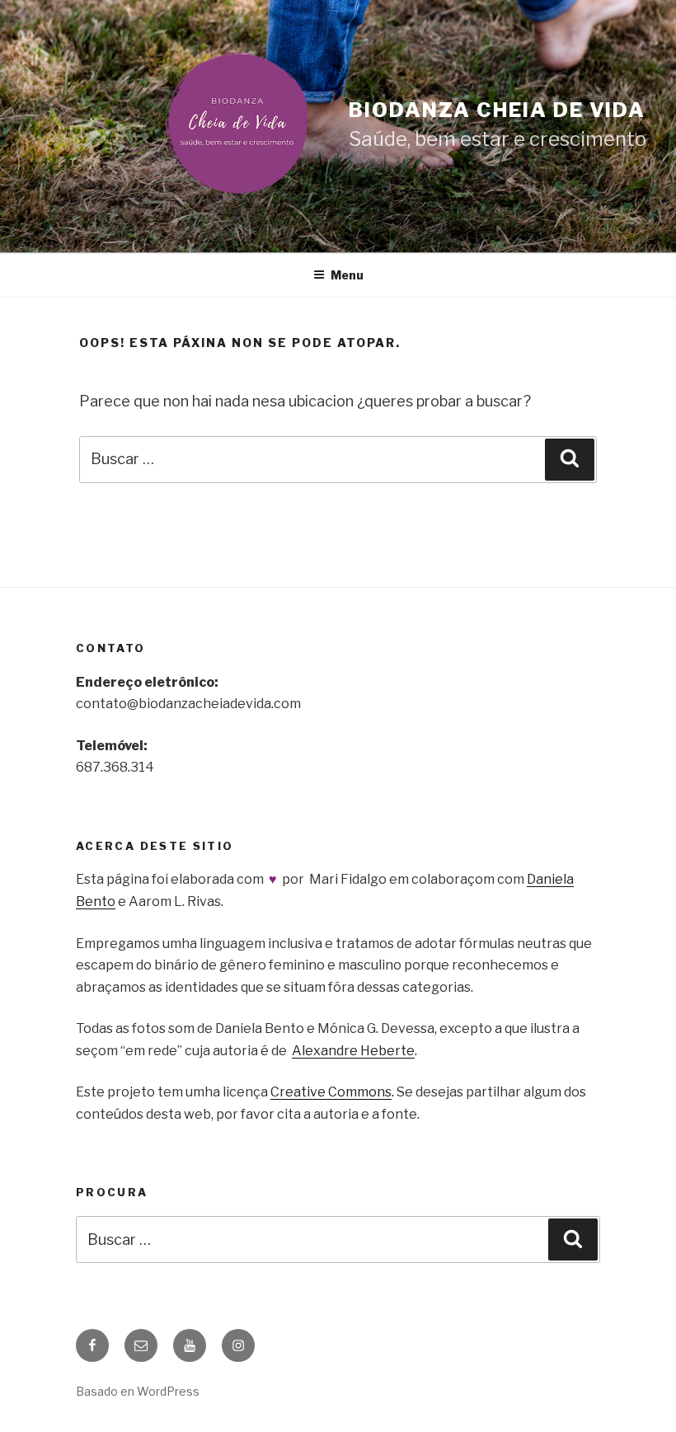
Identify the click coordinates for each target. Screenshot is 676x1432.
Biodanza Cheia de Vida (497, 110)
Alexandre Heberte (353, 1051)
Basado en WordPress (138, 1391)
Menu (347, 275)
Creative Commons (331, 1092)
